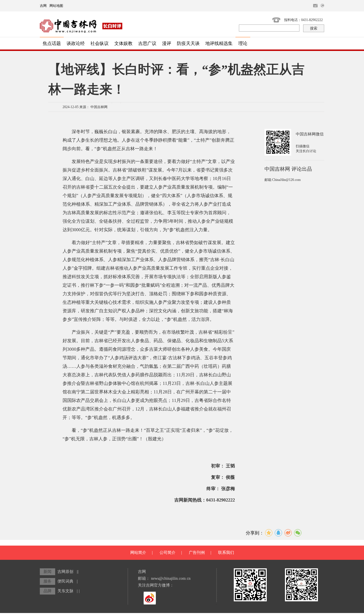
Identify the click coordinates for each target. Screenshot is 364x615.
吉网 (43, 6)
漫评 (166, 43)
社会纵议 (99, 43)
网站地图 (56, 6)
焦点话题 (52, 43)
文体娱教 (123, 43)
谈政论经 (76, 43)
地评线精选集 (219, 43)
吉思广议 (147, 43)
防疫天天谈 (188, 43)
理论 (242, 43)
